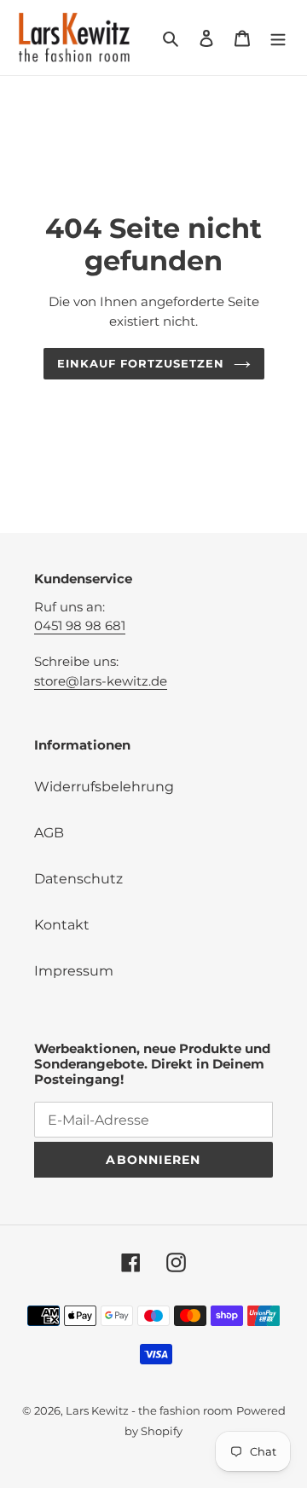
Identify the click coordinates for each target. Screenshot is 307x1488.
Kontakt (62, 925)
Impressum (73, 971)
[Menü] (278, 37)
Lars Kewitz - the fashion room (149, 1410)
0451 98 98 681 (79, 625)
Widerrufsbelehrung (104, 787)
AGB (49, 833)
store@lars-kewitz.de (100, 681)
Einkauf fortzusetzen (141, 363)
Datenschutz (78, 879)
